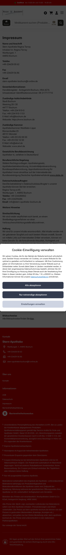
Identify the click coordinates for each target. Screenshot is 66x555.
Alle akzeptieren (33, 285)
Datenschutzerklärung (40, 277)
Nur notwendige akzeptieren (33, 294)
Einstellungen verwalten (33, 304)
